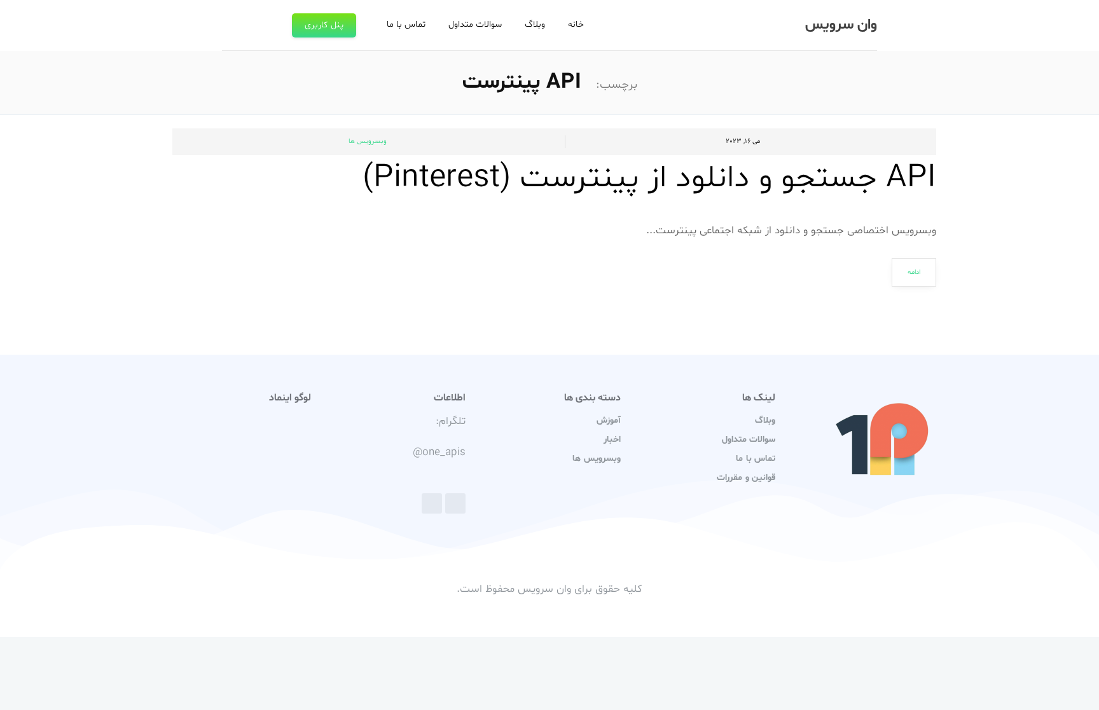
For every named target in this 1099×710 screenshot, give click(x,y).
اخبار (612, 440)
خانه (576, 24)
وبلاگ (535, 24)
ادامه (914, 272)
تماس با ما (406, 24)
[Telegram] (455, 503)
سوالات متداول (475, 24)
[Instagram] (432, 503)
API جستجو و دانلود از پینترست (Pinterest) (649, 178)
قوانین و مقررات (746, 478)
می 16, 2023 (743, 141)
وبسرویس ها (368, 141)
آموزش (609, 420)
